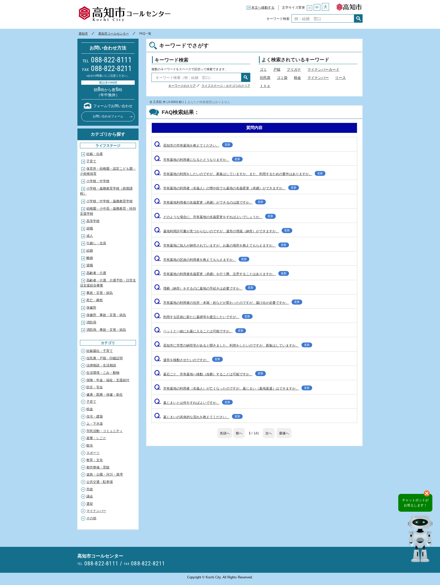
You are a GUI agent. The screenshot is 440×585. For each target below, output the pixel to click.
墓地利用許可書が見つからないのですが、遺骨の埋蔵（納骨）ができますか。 (222, 231)
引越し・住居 (96, 243)
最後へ (284, 433)
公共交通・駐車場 (99, 482)
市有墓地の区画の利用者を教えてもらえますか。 (200, 260)
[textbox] (323, 18)
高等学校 (93, 221)
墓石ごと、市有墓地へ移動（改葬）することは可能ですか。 (208, 374)
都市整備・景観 (97, 467)
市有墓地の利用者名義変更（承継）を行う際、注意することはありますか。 (220, 274)
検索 (358, 18)
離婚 (89, 258)
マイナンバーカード (323, 69)
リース (340, 78)
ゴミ (263, 69)
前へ (239, 433)
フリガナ (294, 69)
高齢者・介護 (96, 273)
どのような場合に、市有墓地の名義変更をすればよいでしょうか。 (213, 217)
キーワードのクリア (182, 86)
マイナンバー (318, 78)
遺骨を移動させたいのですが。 (187, 360)
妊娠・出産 (94, 154)
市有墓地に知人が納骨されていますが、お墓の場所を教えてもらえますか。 (220, 245)
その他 (91, 518)
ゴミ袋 (282, 78)
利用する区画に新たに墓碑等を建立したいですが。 (202, 317)
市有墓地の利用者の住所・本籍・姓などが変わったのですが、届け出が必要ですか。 (227, 303)
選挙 (89, 504)
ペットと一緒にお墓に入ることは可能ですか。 (198, 331)
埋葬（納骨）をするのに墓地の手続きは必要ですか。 (203, 288)
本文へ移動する (262, 7)
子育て (91, 161)
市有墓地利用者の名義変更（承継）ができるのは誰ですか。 (208, 202)
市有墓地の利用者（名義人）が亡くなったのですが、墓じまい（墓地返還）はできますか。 (232, 388)
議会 (89, 496)
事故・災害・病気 (99, 293)
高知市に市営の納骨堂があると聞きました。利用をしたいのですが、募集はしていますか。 (232, 345)
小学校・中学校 (97, 181)
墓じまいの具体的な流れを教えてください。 (197, 417)
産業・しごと (96, 438)
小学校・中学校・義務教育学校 (109, 201)
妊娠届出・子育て (99, 351)
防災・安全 (94, 387)
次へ (268, 433)
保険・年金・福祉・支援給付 (107, 380)
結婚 (89, 250)
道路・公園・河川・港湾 (104, 474)
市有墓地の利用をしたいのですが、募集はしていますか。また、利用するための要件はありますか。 (238, 174)
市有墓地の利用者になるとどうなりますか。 (197, 160)
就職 (89, 228)
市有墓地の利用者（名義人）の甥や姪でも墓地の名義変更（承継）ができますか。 (225, 188)
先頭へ (225, 433)
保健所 (91, 307)
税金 (297, 78)
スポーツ (93, 453)
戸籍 (276, 69)
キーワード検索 (278, 18)
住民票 (265, 78)
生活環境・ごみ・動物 (102, 373)
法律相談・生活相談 (101, 365)
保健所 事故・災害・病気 (106, 315)
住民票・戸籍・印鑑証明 (104, 358)
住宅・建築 (94, 416)
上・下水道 (94, 423)
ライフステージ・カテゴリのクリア (225, 86)
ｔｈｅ (265, 86)
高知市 (349, 5)
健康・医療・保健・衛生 (104, 394)
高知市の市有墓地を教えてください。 (192, 145)
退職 (89, 265)
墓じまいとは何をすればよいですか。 (192, 403)
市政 (89, 489)
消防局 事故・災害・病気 (106, 330)
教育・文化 (94, 460)
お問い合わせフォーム (108, 116)
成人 (89, 236)
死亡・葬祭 (94, 300)
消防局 (91, 322)
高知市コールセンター (124, 14)
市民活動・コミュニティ (104, 431)
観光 (89, 445)
